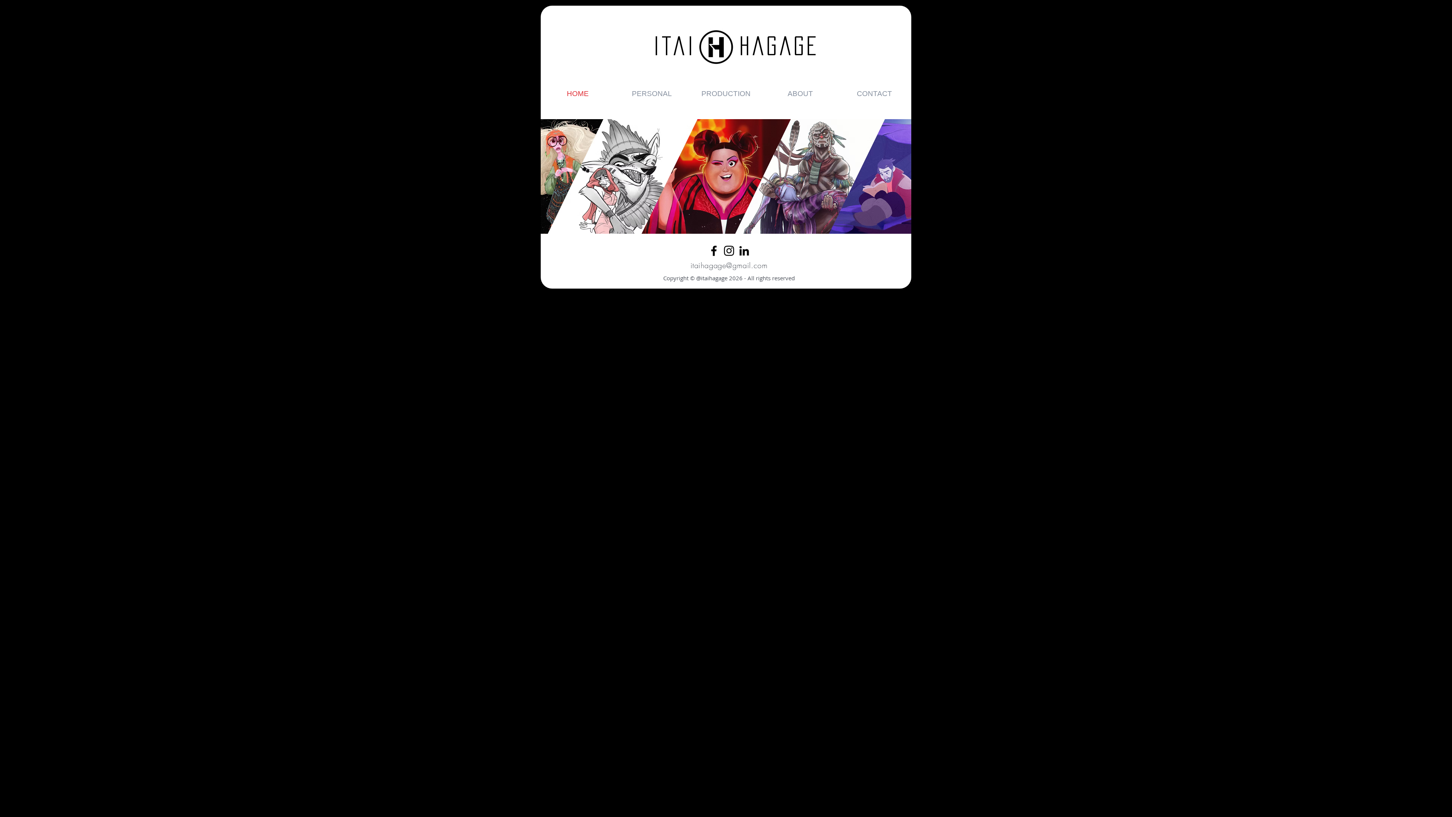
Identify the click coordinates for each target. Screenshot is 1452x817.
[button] (652, 93)
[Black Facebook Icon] (714, 251)
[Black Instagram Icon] (729, 251)
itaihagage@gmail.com (729, 265)
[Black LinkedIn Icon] (744, 251)
